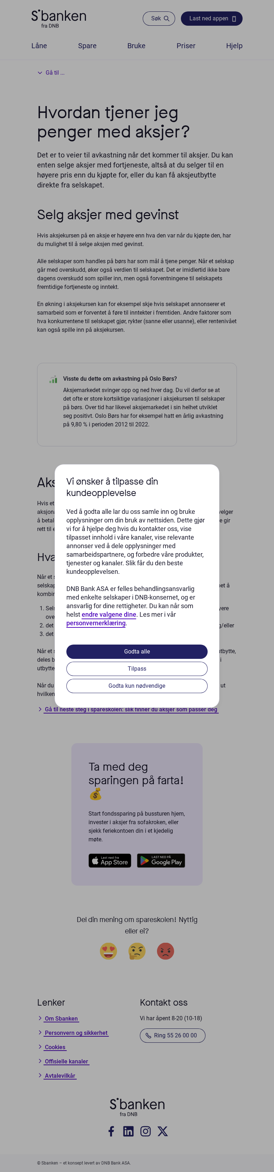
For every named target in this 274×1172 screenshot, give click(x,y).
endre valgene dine (109, 614)
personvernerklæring (96, 623)
